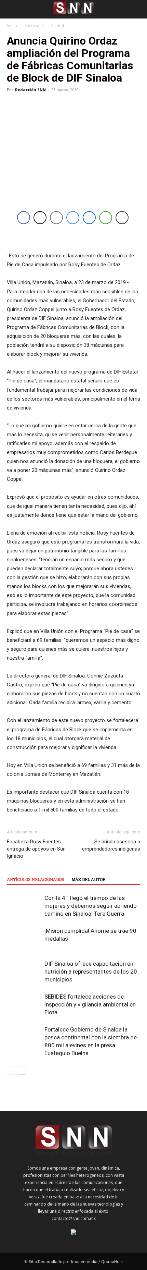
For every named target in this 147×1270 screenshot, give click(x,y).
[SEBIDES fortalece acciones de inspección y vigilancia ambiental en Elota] (24, 1004)
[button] (12, 9)
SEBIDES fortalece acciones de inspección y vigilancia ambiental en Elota (90, 1004)
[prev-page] (11, 1070)
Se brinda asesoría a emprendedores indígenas (111, 845)
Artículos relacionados (35, 879)
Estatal (57, 25)
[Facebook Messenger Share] (72, 217)
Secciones (34, 25)
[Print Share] (122, 217)
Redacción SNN (30, 89)
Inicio (12, 25)
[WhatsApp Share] (105, 217)
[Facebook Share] (23, 217)
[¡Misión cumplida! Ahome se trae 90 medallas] (24, 939)
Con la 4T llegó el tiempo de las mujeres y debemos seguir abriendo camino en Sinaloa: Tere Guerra (90, 905)
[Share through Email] (56, 217)
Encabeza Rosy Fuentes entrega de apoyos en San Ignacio (36, 849)
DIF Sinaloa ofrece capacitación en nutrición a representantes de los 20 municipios (90, 971)
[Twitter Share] (40, 217)
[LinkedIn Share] (89, 217)
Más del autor (88, 879)
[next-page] (22, 1070)
